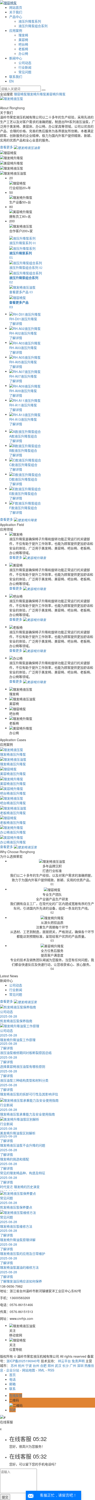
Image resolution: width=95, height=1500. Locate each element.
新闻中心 (15, 58)
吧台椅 (23, 44)
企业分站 (12, 1370)
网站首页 (15, 7)
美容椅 (23, 39)
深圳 (80, 1365)
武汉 (58, 1365)
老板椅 (23, 49)
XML (41, 1370)
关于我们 (15, 12)
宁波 (28, 1365)
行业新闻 (24, 67)
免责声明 (78, 1361)
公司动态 (24, 62)
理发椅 (23, 35)
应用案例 (15, 30)
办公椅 (23, 53)
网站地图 (28, 1370)
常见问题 (24, 72)
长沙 (65, 1365)
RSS (51, 1370)
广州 (73, 1365)
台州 (36, 1365)
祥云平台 (64, 1361)
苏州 (14, 1365)
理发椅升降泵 (36, 94)
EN (11, 81)
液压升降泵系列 (29, 21)
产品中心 (15, 16)
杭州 (21, 1365)
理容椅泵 (20, 94)
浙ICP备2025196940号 (23, 1361)
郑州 (51, 1365)
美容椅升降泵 (55, 94)
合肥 (43, 1365)
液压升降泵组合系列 (33, 25)
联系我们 (15, 76)
